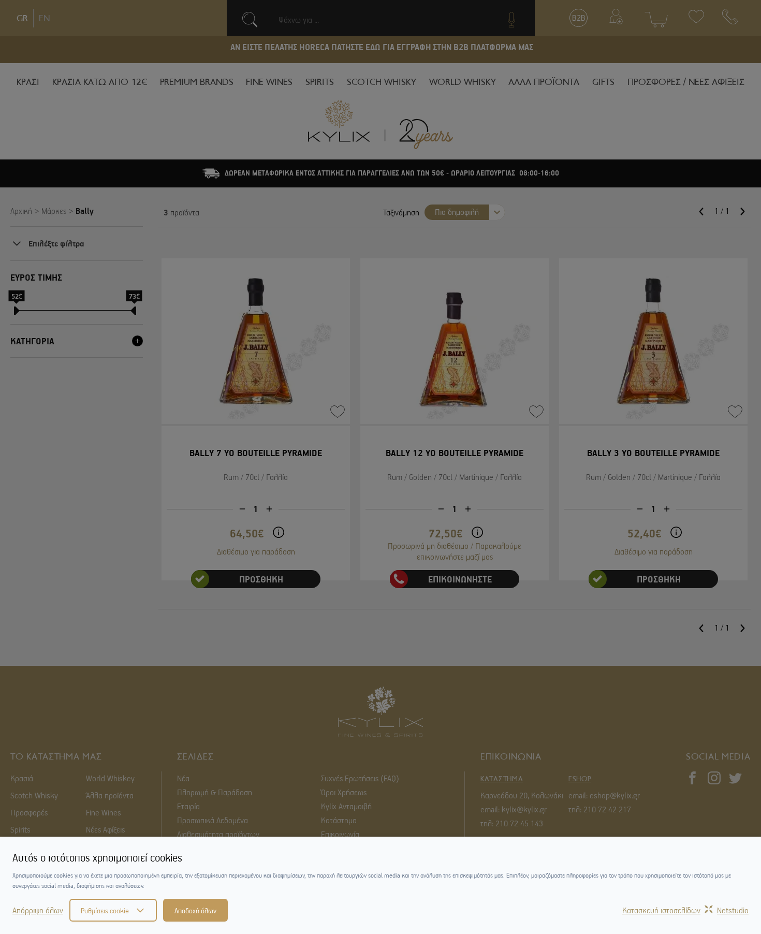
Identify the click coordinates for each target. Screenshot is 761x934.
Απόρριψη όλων (37, 910)
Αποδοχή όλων (195, 910)
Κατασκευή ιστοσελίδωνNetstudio (685, 910)
